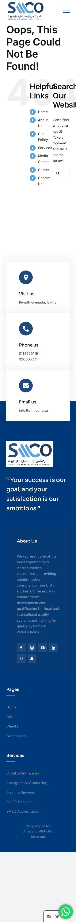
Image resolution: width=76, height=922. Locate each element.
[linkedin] (53, 647)
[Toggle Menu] (66, 11)
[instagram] (32, 647)
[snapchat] (32, 658)
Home (43, 112)
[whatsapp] (21, 658)
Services (45, 148)
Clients (43, 170)
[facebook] (21, 647)
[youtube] (42, 647)
